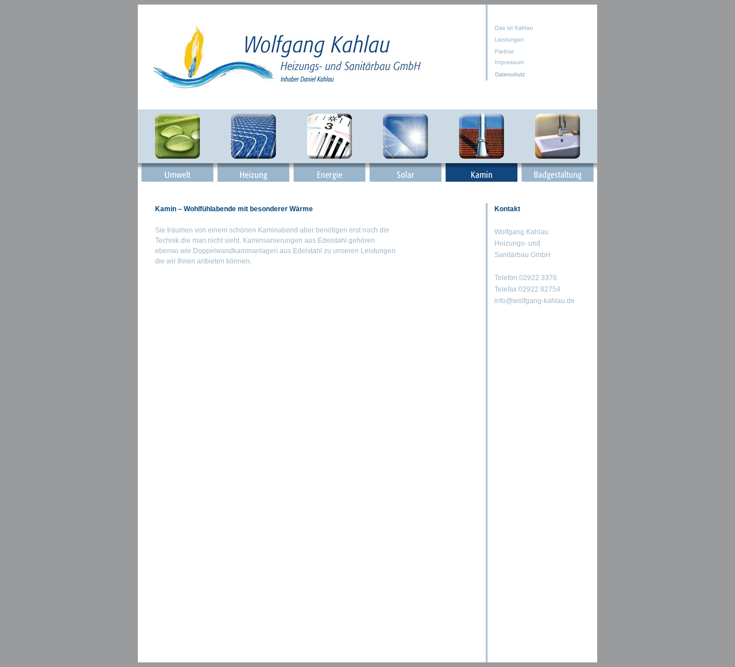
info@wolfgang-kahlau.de (534, 301)
